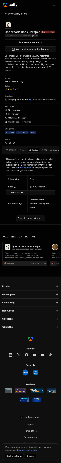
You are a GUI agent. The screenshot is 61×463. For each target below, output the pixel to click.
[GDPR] (25, 372)
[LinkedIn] (10, 355)
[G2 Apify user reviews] (51, 390)
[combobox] (30, 49)
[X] (18, 355)
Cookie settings (14, 456)
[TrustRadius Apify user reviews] (24, 399)
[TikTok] (50, 355)
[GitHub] (26, 355)
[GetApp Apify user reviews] (8, 390)
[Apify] (10, 5)
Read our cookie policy (28, 450)
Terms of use (30, 431)
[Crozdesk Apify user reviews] (36, 399)
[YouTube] (34, 355)
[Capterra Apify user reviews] (37, 390)
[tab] (11, 150)
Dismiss (30, 456)
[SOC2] (35, 372)
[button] (30, 286)
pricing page (25, 167)
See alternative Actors (30, 42)
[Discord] (42, 355)
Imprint (31, 424)
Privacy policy (30, 437)
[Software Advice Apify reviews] (20, 390)
